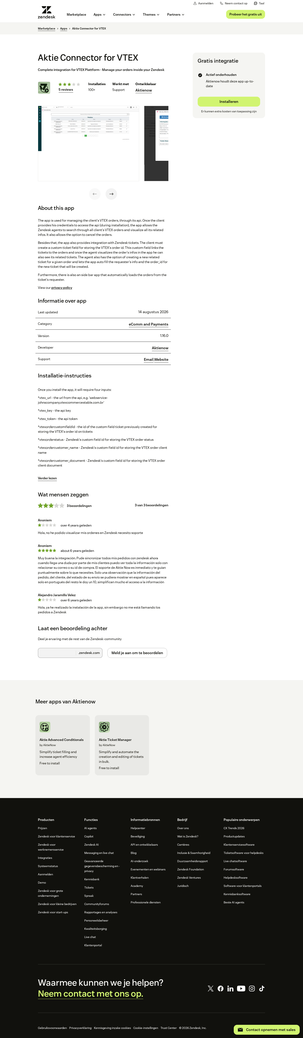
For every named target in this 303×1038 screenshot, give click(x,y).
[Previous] (95, 194)
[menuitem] (259, 3)
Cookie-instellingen (145, 1028)
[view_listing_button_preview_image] (88, 143)
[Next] (111, 194)
